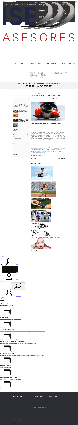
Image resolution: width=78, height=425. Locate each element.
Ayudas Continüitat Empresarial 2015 (39, 210)
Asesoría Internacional (41, 74)
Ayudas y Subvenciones (41, 78)
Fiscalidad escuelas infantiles (55, 71)
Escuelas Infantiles (53, 63)
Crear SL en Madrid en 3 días (33, 75)
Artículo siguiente (61, 158)
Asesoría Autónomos (41, 71)
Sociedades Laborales (32, 72)
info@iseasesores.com (37, 399)
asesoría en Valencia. (42, 152)
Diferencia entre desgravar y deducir (23, 115)
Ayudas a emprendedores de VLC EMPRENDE (40, 250)
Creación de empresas (33, 63)
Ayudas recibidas (64, 72)
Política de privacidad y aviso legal (40, 407)
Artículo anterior (34, 158)
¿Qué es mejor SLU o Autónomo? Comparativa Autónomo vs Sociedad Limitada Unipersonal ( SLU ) (23, 106)
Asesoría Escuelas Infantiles (42, 75)
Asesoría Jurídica (40, 73)
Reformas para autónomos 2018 (37, 180)
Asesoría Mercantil (41, 72)
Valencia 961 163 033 (73, 1)
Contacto (70, 63)
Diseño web (15, 420)
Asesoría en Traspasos (41, 76)
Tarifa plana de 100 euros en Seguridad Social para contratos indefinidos (46, 237)
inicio (19, 83)
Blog (34, 405)
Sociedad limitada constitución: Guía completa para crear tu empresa (23, 120)
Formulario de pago (65, 71)
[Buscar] (27, 97)
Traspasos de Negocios (33, 73)
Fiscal (15, 63)
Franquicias (31, 71)
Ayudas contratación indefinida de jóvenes (40, 198)
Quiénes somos (36, 406)
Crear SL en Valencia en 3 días (34, 76)
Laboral (22, 63)
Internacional (48, 63)
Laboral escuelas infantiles (55, 72)
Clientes (63, 63)
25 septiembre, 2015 (35, 93)
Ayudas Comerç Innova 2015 (37, 223)
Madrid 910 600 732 (73, 2)
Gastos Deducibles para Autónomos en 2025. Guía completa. (23, 125)
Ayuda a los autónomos (35, 124)
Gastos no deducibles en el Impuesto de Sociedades (23, 111)
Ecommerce (31, 74)
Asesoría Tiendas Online (41, 77)
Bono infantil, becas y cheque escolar (57, 73)
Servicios (39, 63)
